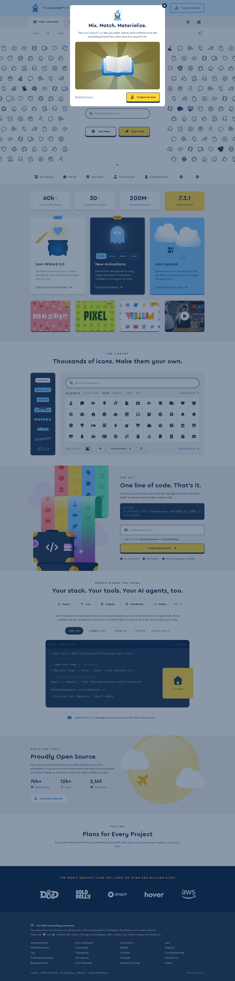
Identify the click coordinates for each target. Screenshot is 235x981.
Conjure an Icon (146, 97)
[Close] (164, 5)
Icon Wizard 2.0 (93, 33)
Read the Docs (84, 97)
